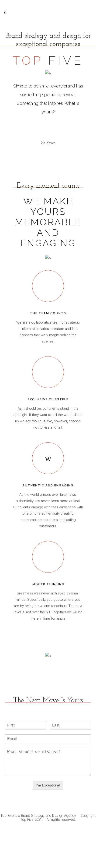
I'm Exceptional (48, 785)
